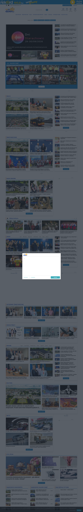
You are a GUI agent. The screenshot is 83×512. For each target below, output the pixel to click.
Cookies (29, 274)
